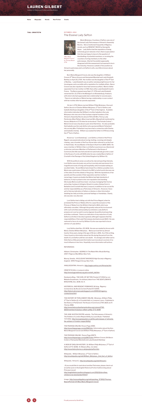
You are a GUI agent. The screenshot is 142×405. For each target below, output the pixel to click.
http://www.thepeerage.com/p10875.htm (79, 337)
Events (66, 19)
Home (29, 19)
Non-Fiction (57, 19)
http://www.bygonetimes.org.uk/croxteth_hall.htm (82, 272)
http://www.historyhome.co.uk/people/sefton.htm (81, 349)
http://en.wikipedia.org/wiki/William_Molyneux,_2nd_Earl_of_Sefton (88, 356)
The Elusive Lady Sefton (78, 35)
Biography (38, 19)
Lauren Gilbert (44, 7)
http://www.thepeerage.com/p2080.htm (78, 328)
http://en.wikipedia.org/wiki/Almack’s (93, 361)
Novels (47, 19)
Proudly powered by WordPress (73, 400)
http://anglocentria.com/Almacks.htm (98, 265)
